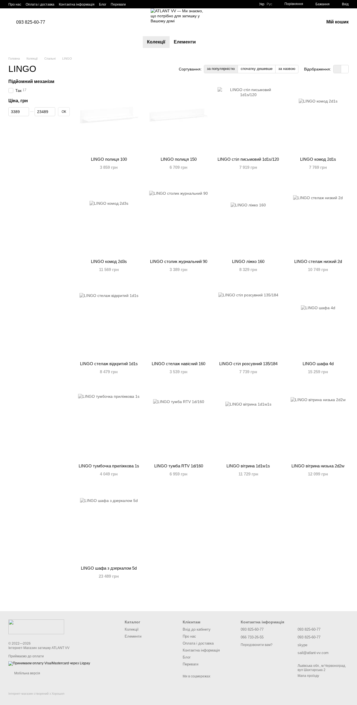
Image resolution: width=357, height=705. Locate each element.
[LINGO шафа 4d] (318, 322)
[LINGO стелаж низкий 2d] (318, 220)
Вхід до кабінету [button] (197, 629)
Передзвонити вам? (256, 645)
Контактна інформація (77, 4)
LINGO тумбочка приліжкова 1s (109, 466)
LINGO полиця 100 (109, 159)
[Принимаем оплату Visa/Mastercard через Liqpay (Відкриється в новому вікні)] (49, 663)
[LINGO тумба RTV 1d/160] (178, 424)
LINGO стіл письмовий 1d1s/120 (248, 159)
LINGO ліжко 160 (248, 261)
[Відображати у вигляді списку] (344, 69)
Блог (102, 4)
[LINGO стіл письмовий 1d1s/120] (248, 118)
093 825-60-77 (30, 22)
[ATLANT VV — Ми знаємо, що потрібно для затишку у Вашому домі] (36, 627)
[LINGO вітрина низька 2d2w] (318, 424)
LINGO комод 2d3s (109, 261)
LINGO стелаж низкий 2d (318, 261)
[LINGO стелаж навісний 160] (178, 322)
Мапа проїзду (308, 676)
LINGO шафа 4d (318, 363)
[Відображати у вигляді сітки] (337, 69)
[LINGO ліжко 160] (248, 220)
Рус (269, 4)
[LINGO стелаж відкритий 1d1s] (108, 322)
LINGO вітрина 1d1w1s (248, 466)
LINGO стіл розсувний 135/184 (248, 363)
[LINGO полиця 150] (178, 118)
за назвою (286, 69)
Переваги (118, 4)
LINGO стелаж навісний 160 (178, 363)
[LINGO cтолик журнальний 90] (178, 220)
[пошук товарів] (210, 42)
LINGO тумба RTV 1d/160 (178, 466)
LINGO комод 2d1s (318, 159)
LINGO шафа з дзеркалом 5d (109, 568)
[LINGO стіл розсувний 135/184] (248, 322)
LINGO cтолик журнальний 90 (178, 261)
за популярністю (221, 69)
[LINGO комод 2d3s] (108, 220)
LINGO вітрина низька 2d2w (317, 466)
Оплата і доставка (40, 4)
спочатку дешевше (256, 69)
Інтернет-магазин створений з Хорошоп (36, 693)
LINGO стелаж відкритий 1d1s (109, 363)
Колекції (156, 42)
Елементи (185, 42)
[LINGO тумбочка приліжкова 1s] (108, 424)
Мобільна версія (26, 673)
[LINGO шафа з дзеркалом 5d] (108, 527)
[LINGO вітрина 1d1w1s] (248, 424)
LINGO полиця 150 (179, 159)
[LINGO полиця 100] (108, 118)
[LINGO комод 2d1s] (318, 118)
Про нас (14, 4)
